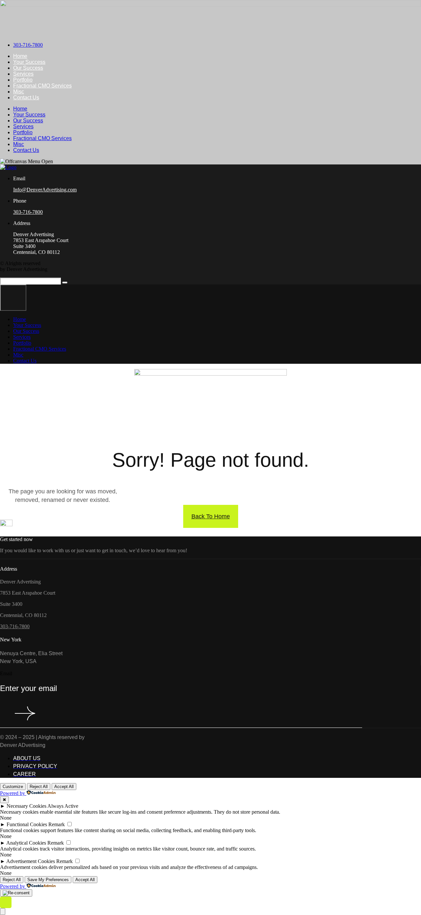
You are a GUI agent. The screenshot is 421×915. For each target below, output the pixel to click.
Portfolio (23, 80)
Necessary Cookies (26, 806)
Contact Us (26, 97)
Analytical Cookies (26, 843)
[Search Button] (64, 283)
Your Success (29, 62)
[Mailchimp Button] (21, 714)
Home (20, 56)
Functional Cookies (27, 824)
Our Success (28, 68)
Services (23, 74)
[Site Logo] (210, 5)
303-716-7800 (28, 212)
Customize (13, 786)
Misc (18, 91)
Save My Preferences (48, 879)
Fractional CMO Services (42, 85)
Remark (56, 824)
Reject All (39, 786)
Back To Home (210, 516)
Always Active (62, 806)
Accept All (64, 786)
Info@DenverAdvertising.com (45, 189)
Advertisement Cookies (30, 861)
